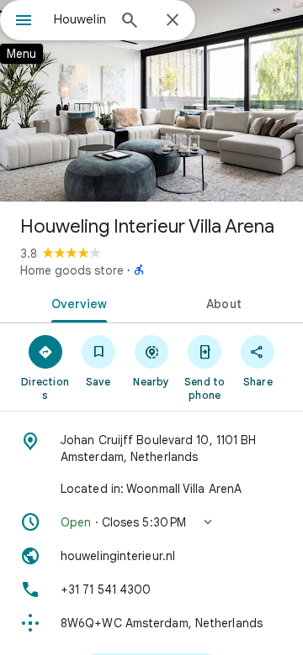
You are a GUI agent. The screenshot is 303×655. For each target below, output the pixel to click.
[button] (151, 522)
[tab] (76, 302)
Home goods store (72, 270)
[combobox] (80, 19)
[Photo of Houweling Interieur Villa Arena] (151, 101)
